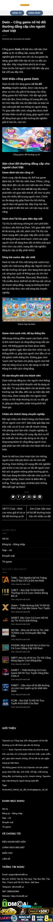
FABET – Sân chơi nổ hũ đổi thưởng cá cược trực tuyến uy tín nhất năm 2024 (30, 688)
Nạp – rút (7, 550)
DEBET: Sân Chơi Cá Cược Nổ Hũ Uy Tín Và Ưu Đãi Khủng (29, 619)
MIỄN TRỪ (7, 853)
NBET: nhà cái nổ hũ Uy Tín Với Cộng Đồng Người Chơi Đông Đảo (31, 659)
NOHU (5, 749)
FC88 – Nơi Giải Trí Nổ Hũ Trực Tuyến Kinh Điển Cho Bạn (27, 702)
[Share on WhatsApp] (13, 497)
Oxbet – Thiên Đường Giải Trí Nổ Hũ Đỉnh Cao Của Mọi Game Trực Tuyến (30, 607)
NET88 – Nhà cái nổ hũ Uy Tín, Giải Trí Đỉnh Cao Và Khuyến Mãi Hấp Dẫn (30, 633)
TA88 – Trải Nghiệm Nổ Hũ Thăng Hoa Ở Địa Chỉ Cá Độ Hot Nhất (29, 579)
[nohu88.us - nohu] (24, 5)
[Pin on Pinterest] (34, 497)
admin (27, 39)
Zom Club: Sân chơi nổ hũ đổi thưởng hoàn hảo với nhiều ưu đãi (39, 513)
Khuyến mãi (8, 556)
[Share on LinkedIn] (39, 497)
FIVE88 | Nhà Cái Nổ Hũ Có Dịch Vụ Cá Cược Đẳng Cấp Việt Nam (30, 647)
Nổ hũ (5, 539)
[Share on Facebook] (18, 497)
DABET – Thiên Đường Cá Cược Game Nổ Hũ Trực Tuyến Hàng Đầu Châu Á (30, 673)
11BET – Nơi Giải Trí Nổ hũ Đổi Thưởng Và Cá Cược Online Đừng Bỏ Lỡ (29, 593)
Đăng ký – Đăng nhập (13, 544)
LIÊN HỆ (6, 859)
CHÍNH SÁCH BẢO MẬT (13, 847)
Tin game (7, 561)
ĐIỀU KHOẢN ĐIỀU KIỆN (14, 842)
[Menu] (49, 5)
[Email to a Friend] (29, 497)
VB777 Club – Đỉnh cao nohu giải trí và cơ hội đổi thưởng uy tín (13, 513)
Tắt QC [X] (26, 906)
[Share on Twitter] (23, 497)
